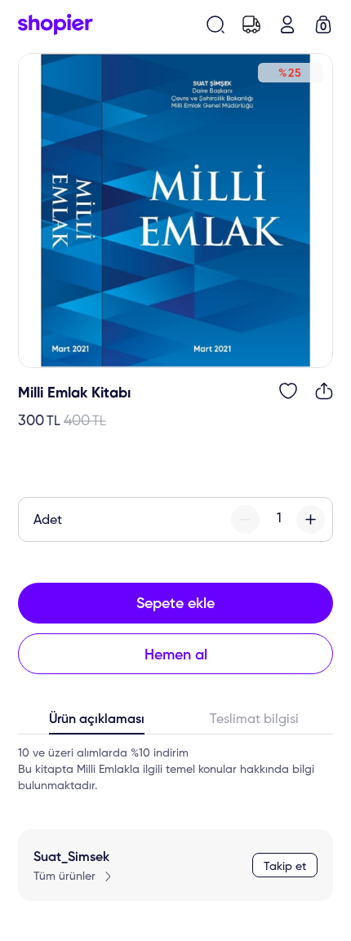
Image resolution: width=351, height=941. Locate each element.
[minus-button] (245, 519)
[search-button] (215, 24)
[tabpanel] (175, 769)
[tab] (97, 723)
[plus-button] (310, 519)
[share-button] (324, 391)
